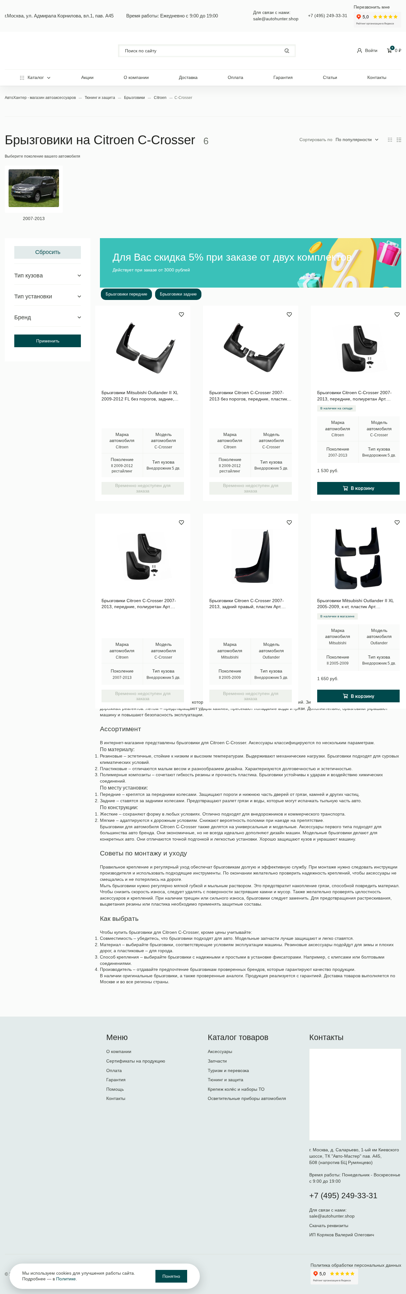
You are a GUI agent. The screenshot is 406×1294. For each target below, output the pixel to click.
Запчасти (217, 1060)
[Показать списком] (399, 140)
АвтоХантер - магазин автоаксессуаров (41, 97)
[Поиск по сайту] (207, 50)
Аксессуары (220, 1051)
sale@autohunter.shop (275, 18)
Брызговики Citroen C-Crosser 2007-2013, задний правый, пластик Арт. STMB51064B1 (246, 604)
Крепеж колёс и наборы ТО (236, 1089)
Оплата (235, 77)
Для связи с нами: (328, 1210)
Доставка (188, 77)
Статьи (330, 77)
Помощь (115, 1089)
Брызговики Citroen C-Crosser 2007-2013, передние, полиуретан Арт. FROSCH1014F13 (139, 604)
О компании (136, 77)
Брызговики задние (178, 294)
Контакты (376, 77)
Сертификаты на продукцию (135, 1060)
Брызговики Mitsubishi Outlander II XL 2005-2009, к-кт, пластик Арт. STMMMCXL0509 (355, 604)
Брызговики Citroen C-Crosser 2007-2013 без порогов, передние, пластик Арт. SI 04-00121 (248, 396)
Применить (47, 340)
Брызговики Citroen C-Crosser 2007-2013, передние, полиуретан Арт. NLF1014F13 (354, 396)
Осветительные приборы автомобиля (247, 1098)
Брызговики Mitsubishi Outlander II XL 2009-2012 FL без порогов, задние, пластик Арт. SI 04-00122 (140, 396)
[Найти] (287, 50)
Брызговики (135, 97)
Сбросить (47, 252)
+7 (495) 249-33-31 (327, 15)
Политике (66, 1278)
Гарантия (283, 77)
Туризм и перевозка (228, 1070)
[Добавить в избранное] (181, 314)
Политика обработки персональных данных (356, 1265)
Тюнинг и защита (100, 97)
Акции (87, 77)
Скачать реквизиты (328, 1225)
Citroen (160, 97)
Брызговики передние (126, 294)
